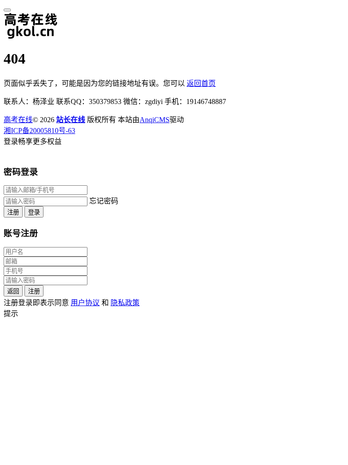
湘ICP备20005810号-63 (39, 130)
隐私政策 (125, 303)
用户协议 (85, 303)
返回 (13, 291)
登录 (34, 212)
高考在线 (18, 120)
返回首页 (201, 83)
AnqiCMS (154, 120)
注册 (13, 212)
